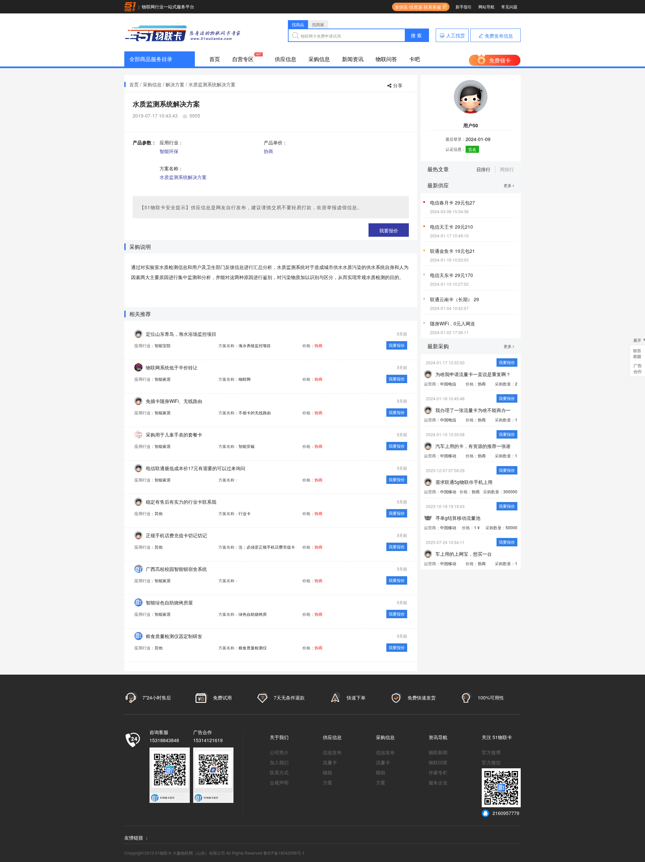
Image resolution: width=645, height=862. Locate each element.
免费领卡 (500, 60)
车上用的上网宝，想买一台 (463, 553)
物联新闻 (438, 752)
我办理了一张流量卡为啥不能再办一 (473, 410)
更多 (508, 185)
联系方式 (279, 772)
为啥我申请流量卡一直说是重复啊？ (473, 374)
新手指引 (464, 6)
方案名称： (171, 168)
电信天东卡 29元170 (451, 275)
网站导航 (486, 6)
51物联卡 (502, 737)
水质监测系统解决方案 (211, 84)
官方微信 (491, 762)
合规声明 (279, 782)
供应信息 (285, 59)
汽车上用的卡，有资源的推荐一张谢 (473, 446)
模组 (327, 772)
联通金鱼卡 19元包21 (452, 250)
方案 (327, 782)
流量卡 (330, 762)
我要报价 (388, 230)
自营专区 (243, 59)
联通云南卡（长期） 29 (454, 299)
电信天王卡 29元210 (451, 226)
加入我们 (279, 762)
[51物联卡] (183, 32)
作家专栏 (438, 772)
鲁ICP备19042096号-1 (284, 853)
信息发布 (332, 752)
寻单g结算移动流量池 (457, 517)
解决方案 (175, 84)
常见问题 (509, 6)
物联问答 (386, 59)
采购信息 (319, 59)
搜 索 (416, 35)
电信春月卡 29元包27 (452, 202)
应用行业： (171, 142)
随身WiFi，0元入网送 (452, 323)
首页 (214, 59)
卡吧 (414, 59)
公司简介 (279, 752)
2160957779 (505, 813)
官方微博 (491, 752)
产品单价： (275, 142)
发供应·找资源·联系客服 (416, 7)
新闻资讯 (352, 59)
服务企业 (438, 782)
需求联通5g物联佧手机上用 (463, 482)
